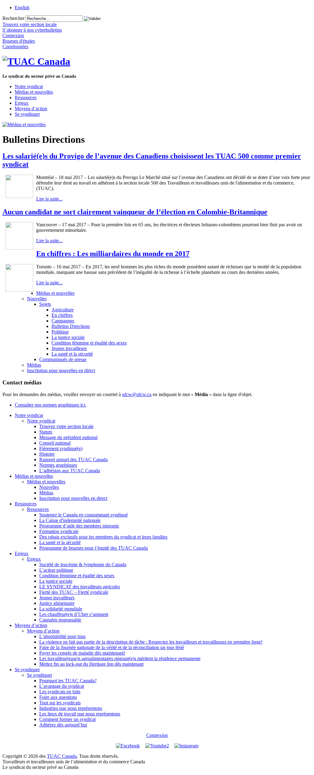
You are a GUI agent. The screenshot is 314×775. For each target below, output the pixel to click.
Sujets (45, 304)
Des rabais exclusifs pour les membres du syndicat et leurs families (103, 536)
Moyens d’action (31, 108)
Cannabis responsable (60, 619)
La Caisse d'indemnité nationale (70, 520)
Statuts (45, 431)
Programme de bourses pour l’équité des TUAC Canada (93, 548)
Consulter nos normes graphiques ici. (50, 404)
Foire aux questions (58, 697)
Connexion (157, 735)
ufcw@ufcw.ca (136, 394)
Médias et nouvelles (34, 92)
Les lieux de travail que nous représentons (79, 713)
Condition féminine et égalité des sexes (89, 342)
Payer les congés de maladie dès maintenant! (82, 653)
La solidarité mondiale (60, 608)
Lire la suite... (49, 198)
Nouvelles (37, 298)
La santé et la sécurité (72, 353)
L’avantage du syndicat (61, 686)
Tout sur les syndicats (60, 702)
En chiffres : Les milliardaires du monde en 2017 (113, 254)
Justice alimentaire (57, 603)
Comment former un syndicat (67, 719)
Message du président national (68, 437)
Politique (60, 331)
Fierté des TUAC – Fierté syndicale (73, 592)
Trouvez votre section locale (66, 426)
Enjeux (22, 103)
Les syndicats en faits (59, 691)
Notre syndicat (29, 86)
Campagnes (63, 320)
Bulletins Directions (71, 326)
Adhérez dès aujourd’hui (63, 724)
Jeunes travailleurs (69, 348)
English (22, 7)
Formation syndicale (58, 531)
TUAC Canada (62, 756)
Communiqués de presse (62, 359)
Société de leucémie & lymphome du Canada (82, 564)
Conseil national (55, 443)
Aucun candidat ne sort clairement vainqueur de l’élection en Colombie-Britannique (134, 212)
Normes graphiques (58, 465)
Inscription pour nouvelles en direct (61, 370)
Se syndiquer (27, 114)
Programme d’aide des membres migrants (79, 525)
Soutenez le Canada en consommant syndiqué (83, 514)
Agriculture (63, 309)
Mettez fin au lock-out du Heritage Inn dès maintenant (91, 664)
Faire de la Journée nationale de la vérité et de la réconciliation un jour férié (111, 647)
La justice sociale (68, 337)
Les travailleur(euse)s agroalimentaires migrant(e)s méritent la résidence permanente (120, 658)
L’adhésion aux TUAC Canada (69, 470)
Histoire (47, 454)
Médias (34, 365)
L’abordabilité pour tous (62, 636)
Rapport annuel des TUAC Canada (73, 459)
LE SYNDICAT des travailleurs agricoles (79, 586)
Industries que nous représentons (70, 708)
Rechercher (13, 18)
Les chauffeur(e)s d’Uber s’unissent (73, 614)
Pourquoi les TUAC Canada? (68, 680)
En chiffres (62, 315)
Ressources (25, 97)
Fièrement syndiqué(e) (60, 448)
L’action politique (56, 570)
